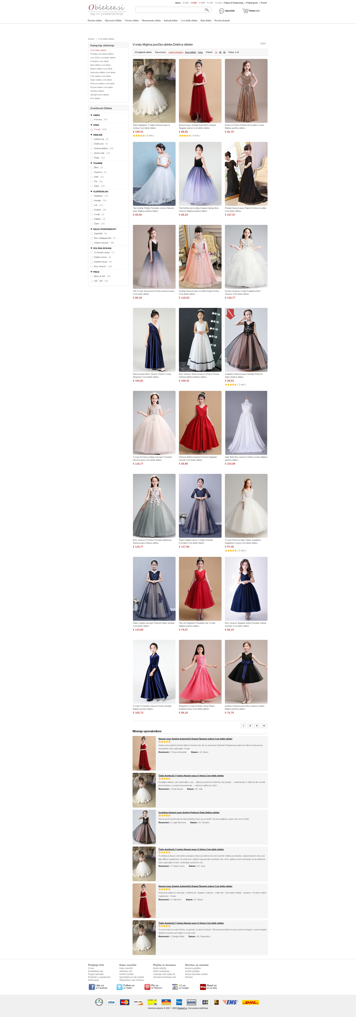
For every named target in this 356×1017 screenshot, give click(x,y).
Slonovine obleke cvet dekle (102, 72)
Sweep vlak (102, 153)
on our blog (212, 986)
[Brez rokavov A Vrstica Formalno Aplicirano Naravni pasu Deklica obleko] (154, 506)
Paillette (99, 219)
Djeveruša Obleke (113, 20)
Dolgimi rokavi (102, 257)
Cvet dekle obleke (189, 20)
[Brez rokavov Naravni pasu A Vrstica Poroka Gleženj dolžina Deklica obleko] (200, 340)
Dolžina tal (101, 144)
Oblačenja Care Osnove (131, 980)
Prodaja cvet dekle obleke (101, 54)
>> (264, 725)
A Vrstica (101, 119)
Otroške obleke (97, 91)
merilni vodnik (126, 974)
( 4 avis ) (196, 135)
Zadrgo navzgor (104, 243)
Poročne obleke (95, 20)
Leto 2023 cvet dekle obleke (103, 57)
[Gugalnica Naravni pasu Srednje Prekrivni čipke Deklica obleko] (246, 340)
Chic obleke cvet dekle (100, 76)
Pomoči (189, 977)
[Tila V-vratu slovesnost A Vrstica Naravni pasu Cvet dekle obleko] (154, 257)
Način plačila (159, 968)
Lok (98, 205)
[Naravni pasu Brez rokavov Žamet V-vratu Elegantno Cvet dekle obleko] (154, 340)
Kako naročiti (126, 968)
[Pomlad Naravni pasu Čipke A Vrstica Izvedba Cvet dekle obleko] (246, 174)
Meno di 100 (102, 276)
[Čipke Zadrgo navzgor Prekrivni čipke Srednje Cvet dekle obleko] (154, 589)
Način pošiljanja (161, 971)
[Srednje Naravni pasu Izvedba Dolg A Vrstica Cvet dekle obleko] (200, 257)
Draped (100, 210)
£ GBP (202, 3)
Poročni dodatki (222, 20)
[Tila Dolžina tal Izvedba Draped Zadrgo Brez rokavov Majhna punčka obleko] (200, 174)
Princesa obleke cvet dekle (102, 83)
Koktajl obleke (171, 20)
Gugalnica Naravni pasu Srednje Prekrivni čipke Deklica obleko (189, 812)
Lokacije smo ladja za (164, 974)
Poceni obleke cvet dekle (101, 87)
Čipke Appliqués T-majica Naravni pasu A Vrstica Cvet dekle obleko (191, 776)
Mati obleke (206, 20)
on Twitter (128, 986)
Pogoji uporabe (96, 974)
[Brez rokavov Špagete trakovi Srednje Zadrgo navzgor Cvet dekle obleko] (246, 589)
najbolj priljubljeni (176, 52)
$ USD (186, 3)
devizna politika (193, 968)
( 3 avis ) (150, 135)
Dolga (99, 158)
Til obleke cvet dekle (99, 61)
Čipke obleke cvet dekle (101, 80)
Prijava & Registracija (233, 3)
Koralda (100, 200)
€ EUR (194, 3)
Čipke (99, 186)
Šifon (98, 167)
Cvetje (99, 214)
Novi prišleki (190, 52)
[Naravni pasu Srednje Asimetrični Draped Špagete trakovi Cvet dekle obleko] (200, 91)
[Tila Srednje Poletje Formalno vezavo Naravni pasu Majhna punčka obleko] (154, 174)
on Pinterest (156, 986)
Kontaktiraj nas (95, 971)
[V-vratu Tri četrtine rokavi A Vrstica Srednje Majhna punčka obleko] (154, 672)
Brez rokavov (103, 266)
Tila (98, 181)
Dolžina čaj (101, 139)
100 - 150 (101, 281)
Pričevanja (93, 980)
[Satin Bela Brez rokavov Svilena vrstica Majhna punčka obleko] (246, 423)
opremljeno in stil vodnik (131, 977)
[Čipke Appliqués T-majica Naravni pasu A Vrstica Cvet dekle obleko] (154, 91)
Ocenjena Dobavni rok (164, 977)
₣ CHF (210, 3)
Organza (100, 172)
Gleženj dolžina (103, 148)
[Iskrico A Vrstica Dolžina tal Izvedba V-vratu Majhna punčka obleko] (246, 91)
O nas (91, 968)
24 (216, 52)
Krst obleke (95, 98)
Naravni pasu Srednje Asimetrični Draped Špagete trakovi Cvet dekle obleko (195, 739)
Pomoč (264, 3)
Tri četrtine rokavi (104, 252)
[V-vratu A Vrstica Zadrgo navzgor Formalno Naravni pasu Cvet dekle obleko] (154, 423)
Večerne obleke (132, 20)
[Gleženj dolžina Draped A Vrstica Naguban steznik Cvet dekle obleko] (200, 423)
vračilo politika (192, 971)
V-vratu (100, 129)
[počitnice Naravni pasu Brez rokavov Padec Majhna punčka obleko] (246, 672)
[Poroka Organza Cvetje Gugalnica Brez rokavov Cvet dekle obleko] (246, 257)
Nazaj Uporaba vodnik (196, 974)
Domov (91, 39)
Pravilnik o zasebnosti (99, 977)
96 (224, 52)
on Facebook (101, 986)
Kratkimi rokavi (103, 262)
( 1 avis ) (242, 384)
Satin (99, 177)
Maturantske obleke (151, 20)
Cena (200, 52)
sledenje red (125, 971)
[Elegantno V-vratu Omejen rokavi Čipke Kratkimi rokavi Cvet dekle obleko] (200, 672)
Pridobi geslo (252, 3)
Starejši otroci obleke (99, 95)
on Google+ (184, 986)
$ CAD (218, 3)
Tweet (263, 43)
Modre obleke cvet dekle (101, 69)
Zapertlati (100, 233)
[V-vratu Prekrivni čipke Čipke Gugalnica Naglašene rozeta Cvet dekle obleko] (246, 506)
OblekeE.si (182, 1008)
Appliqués (101, 196)
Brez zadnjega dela (105, 238)
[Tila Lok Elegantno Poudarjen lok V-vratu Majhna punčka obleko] (200, 589)
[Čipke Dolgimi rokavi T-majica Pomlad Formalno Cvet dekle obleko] (200, 506)
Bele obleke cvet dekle (100, 65)
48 (220, 52)
